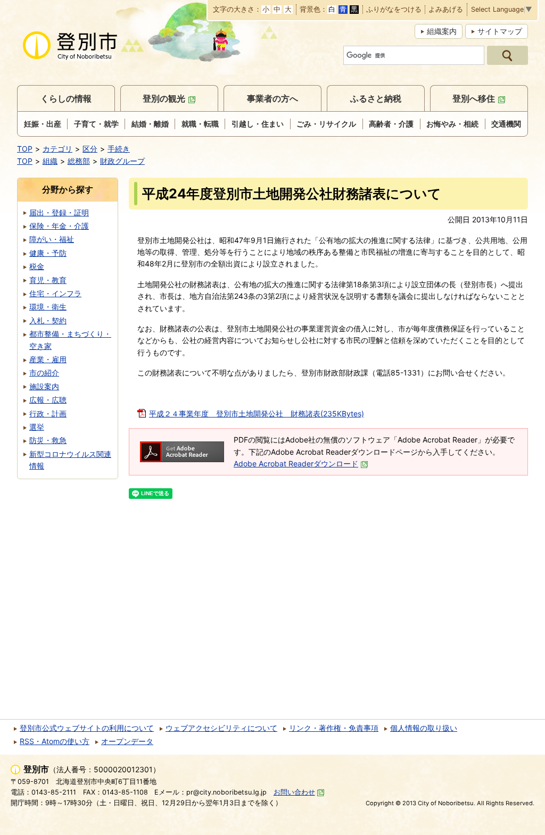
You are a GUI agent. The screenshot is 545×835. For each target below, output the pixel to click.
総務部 (79, 160)
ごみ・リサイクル (326, 123)
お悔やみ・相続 (452, 123)
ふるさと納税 (375, 98)
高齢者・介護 (391, 123)
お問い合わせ (294, 792)
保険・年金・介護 (59, 225)
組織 (50, 160)
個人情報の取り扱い (423, 727)
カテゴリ (57, 148)
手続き (119, 148)
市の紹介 (44, 372)
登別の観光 (164, 98)
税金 (36, 266)
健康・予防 (48, 252)
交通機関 (506, 123)
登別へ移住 (473, 98)
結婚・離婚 (150, 123)
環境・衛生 (48, 306)
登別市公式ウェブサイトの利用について (87, 727)
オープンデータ (127, 741)
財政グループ (122, 160)
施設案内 (44, 386)
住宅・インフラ (55, 293)
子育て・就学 (96, 123)
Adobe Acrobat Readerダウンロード (296, 463)
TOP (24, 148)
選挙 (36, 426)
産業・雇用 (48, 359)
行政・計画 (48, 413)
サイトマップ (499, 31)
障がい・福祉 (51, 239)
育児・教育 (48, 280)
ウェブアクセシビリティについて (221, 727)
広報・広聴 (48, 399)
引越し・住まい (258, 123)
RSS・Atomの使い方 (54, 741)
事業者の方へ (272, 98)
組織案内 (442, 31)
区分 (89, 148)
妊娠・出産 (42, 123)
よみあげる (445, 9)
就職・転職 (200, 123)
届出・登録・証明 (59, 212)
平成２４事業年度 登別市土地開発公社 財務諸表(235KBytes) (256, 413)
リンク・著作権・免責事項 (333, 727)
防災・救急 (48, 440)
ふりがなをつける (394, 9)
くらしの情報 (66, 98)
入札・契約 (48, 320)
